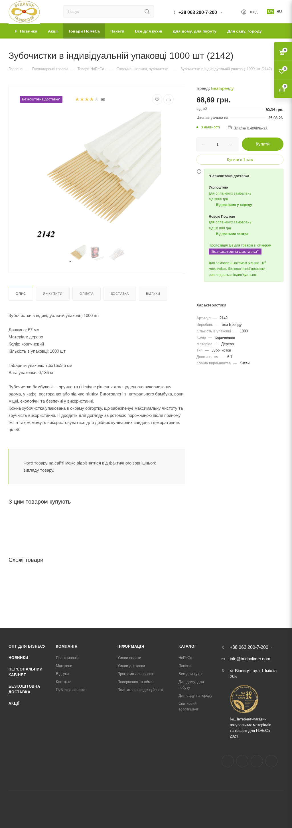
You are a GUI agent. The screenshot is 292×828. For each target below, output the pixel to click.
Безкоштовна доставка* (41, 99)
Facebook (228, 761)
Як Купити (52, 293)
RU (279, 11)
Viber (271, 761)
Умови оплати (129, 658)
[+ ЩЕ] (275, 31)
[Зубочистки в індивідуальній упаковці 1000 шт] (97, 176)
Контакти (63, 682)
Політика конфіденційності (140, 690)
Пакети (184, 666)
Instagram (242, 761)
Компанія (66, 646)
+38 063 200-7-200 (198, 12)
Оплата (87, 293)
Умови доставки (131, 666)
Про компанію (68, 658)
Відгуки (153, 293)
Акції (14, 703)
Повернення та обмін (135, 682)
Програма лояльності (135, 674)
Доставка (120, 293)
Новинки (18, 658)
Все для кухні (190, 674)
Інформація (130, 646)
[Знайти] (147, 11)
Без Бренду (222, 88)
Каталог (188, 646)
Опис (21, 293)
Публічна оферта (70, 690)
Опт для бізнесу (27, 646)
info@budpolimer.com (250, 658)
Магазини (64, 666)
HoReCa (185, 658)
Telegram (257, 761)
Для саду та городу (195, 695)
